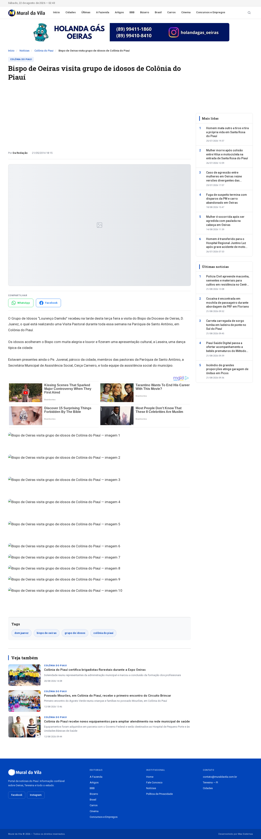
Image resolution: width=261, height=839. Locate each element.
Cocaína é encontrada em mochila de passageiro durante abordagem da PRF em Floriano (227, 302)
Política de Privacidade (159, 793)
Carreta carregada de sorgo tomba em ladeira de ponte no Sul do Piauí (226, 324)
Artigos (119, 12)
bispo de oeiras (46, 632)
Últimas (85, 12)
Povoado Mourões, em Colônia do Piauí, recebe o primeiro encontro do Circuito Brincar (107, 695)
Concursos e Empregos (210, 12)
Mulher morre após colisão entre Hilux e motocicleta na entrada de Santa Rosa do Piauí (227, 154)
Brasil (158, 12)
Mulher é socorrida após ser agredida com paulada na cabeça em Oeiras (225, 221)
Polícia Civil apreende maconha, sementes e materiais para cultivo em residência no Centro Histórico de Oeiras (227, 281)
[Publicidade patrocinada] (130, 32)
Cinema (185, 12)
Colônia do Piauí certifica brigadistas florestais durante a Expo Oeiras (95, 670)
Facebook (16, 795)
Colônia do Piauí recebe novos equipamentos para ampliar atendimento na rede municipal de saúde (117, 721)
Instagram (36, 795)
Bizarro (144, 12)
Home (149, 776)
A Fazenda (102, 12)
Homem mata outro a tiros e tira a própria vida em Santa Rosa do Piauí (227, 132)
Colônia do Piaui (43, 50)
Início (56, 12)
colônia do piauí (103, 632)
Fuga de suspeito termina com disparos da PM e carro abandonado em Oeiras (226, 198)
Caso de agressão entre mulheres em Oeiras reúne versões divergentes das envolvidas (224, 177)
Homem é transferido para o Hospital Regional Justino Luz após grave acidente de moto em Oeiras (226, 243)
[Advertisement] (99, 114)
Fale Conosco (154, 782)
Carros (171, 12)
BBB (131, 12)
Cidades (70, 12)
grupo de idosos (75, 632)
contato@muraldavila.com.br (220, 776)
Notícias (24, 50)
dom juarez (21, 632)
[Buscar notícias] (249, 12)
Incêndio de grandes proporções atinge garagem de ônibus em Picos (227, 369)
